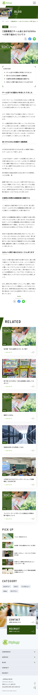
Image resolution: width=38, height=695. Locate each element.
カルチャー (6, 586)
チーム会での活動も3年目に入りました (19, 72)
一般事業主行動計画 (7, 679)
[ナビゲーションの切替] (34, 3)
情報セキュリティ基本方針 (8, 684)
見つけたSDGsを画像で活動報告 (17, 76)
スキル (16, 586)
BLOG (7, 21)
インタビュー (25, 586)
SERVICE (5, 657)
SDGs (5, 27)
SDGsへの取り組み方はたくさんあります (19, 82)
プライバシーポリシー (7, 681)
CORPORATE (6, 652)
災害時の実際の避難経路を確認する (17, 79)
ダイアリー (14, 591)
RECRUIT (5, 673)
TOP (3, 21)
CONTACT (5, 668)
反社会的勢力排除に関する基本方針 (11, 686)
